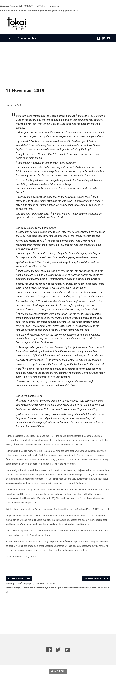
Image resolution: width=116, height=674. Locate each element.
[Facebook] (98, 38)
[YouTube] (108, 38)
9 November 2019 (20, 578)
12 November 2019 (95, 578)
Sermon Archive (27, 38)
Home (9, 38)
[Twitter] (103, 38)
